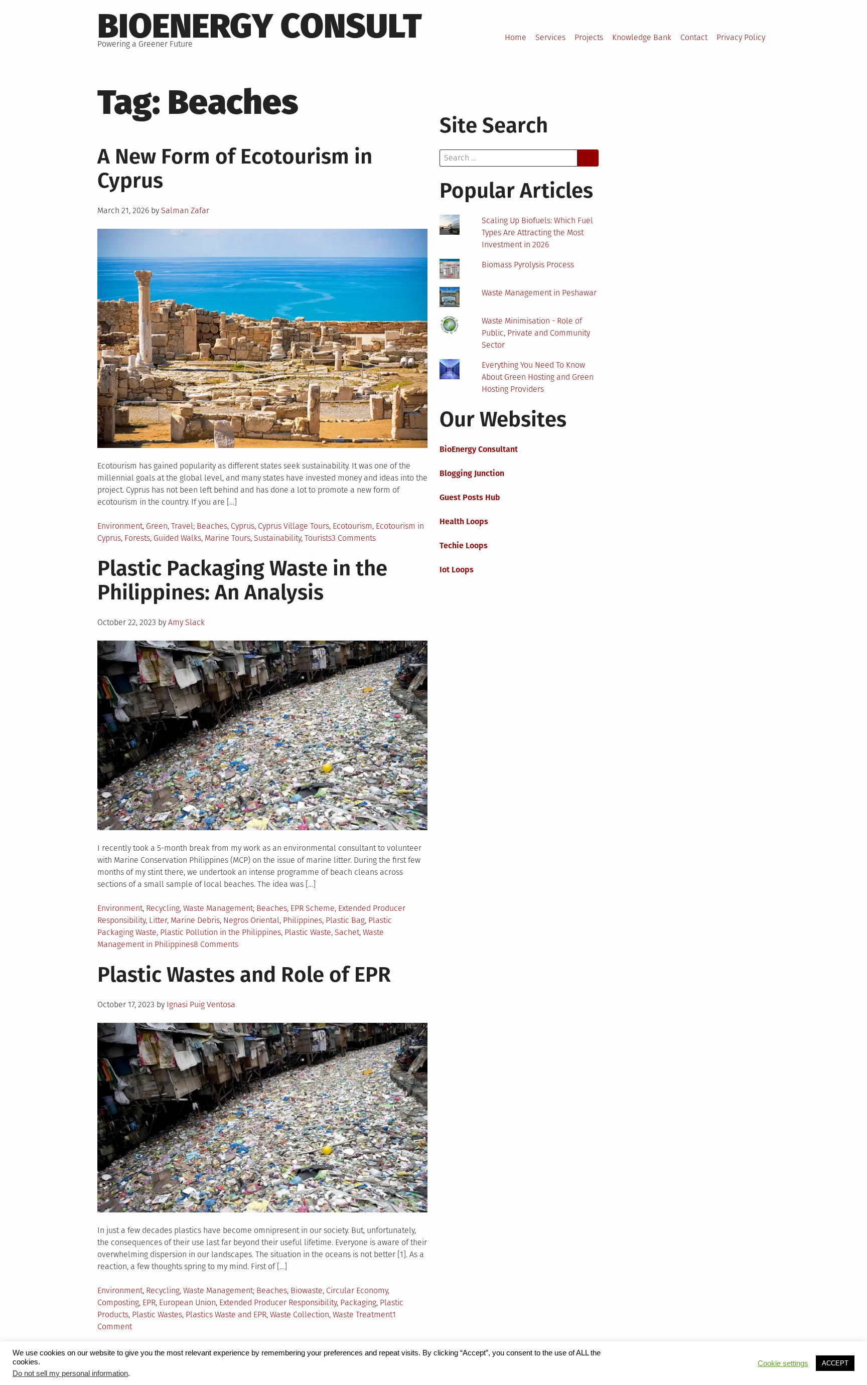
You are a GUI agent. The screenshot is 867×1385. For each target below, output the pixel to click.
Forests (137, 538)
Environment (119, 526)
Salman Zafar (185, 210)
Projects (588, 37)
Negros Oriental (251, 920)
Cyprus (242, 526)
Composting (118, 1302)
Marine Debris (195, 920)
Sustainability (277, 538)
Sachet (347, 932)
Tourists (318, 538)
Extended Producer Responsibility (278, 1302)
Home (515, 37)
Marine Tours (227, 538)
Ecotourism (352, 526)
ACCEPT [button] (835, 1363)
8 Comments (216, 944)
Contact (693, 37)
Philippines (302, 920)
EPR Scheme (313, 908)
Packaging (358, 1302)
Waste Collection (299, 1314)
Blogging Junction (472, 473)
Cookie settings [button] (783, 1363)
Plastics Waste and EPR (226, 1314)
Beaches (212, 526)
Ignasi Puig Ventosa (201, 1004)
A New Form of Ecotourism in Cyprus (234, 168)
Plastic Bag (345, 920)
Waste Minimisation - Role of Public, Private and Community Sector (536, 333)
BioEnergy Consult (259, 26)
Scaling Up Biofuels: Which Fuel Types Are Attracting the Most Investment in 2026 (537, 232)
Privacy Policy (740, 37)
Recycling (163, 908)
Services (550, 37)
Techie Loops (464, 545)
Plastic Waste (307, 932)
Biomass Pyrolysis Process (528, 264)
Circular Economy (357, 1290)
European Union (187, 1302)
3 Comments (354, 538)
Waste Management (218, 908)
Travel (182, 526)
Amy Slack (186, 622)
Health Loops (464, 521)
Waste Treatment (362, 1314)
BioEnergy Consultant (479, 449)
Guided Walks (177, 538)
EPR (149, 1302)
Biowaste (307, 1290)
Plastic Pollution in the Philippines (220, 932)
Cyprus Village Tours (293, 526)
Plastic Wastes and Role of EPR (244, 974)
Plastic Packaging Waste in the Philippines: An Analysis (242, 580)
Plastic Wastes (157, 1314)
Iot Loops (457, 569)
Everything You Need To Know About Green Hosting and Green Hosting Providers (538, 377)
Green (157, 526)
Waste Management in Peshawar (539, 292)
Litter (158, 920)
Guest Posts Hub (470, 497)
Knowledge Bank (641, 37)
